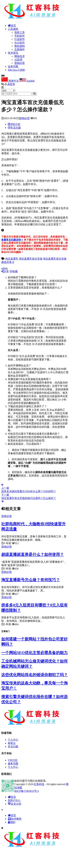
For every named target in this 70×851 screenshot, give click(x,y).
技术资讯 (13, 52)
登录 (12, 84)
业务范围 (13, 66)
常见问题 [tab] (15, 127)
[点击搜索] (34, 93)
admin (4, 268)
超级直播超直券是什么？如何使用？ (32, 554)
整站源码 (19, 46)
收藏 (15, 271)
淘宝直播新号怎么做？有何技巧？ (30, 580)
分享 (6, 271)
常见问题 (13, 746)
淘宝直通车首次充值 (30, 258)
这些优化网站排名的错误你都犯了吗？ (34, 675)
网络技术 (19, 56)
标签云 (12, 743)
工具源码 (13, 29)
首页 (13, 25)
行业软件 (19, 39)
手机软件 (19, 35)
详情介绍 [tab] (15, 124)
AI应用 (18, 59)
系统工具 (19, 32)
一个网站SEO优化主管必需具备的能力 (34, 653)
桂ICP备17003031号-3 (26, 791)
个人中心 (13, 739)
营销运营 (19, 63)
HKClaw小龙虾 (16, 70)
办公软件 (19, 42)
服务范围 (13, 763)
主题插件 (19, 49)
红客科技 (39, 784)
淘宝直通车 (11, 258)
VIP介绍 (12, 760)
